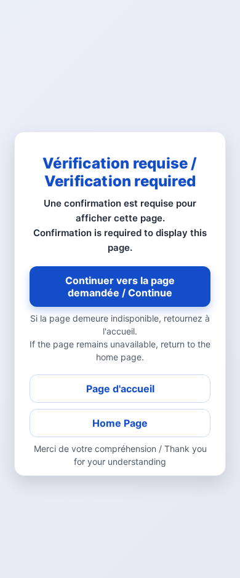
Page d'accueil (120, 388)
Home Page (120, 423)
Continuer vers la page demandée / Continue (120, 286)
